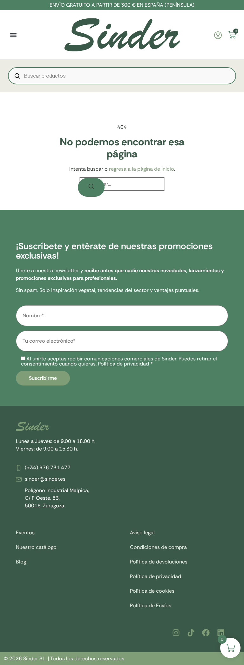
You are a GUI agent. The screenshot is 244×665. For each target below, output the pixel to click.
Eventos (25, 532)
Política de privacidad (123, 363)
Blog (21, 561)
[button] (13, 35)
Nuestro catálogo (36, 547)
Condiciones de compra (158, 547)
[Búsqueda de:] (122, 184)
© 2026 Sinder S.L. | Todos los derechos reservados (64, 658)
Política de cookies (152, 591)
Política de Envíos (150, 605)
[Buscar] (91, 187)
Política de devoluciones (158, 561)
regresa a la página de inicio (141, 169)
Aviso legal (142, 532)
